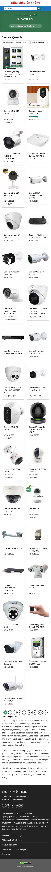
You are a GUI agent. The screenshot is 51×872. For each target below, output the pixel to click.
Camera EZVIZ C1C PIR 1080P (11, 194)
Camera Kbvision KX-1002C (12, 236)
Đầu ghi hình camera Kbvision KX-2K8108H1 (13, 352)
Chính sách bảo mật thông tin (14, 849)
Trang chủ (17, 15)
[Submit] (39, 8)
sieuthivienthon (19, 768)
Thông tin (6, 854)
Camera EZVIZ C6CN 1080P (37, 470)
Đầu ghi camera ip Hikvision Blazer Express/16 (11, 587)
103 (34, 712)
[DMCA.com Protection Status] (25, 863)
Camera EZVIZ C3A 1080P (11, 428)
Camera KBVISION (38, 42)
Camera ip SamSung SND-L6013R (12, 510)
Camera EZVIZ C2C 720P (36, 510)
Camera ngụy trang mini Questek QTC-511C (38, 626)
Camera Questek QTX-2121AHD (13, 662)
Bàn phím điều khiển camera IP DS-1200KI (37, 236)
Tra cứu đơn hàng (9, 845)
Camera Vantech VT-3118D (12, 626)
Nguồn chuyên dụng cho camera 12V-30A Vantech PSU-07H (12, 74)
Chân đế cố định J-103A (13, 548)
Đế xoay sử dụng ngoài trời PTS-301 (38, 549)
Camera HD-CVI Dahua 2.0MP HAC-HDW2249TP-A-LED (38, 311)
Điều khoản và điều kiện (12, 836)
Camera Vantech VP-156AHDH (12, 273)
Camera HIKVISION (22, 42)
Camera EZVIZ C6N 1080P (11, 112)
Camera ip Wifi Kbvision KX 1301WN (13, 699)
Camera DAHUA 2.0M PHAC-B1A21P (37, 389)
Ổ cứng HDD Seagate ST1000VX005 (37, 662)
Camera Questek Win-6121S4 (37, 273)
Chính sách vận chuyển (12, 840)
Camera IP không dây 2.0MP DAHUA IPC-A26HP (37, 429)
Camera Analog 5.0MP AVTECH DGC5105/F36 (12, 156)
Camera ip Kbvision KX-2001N (38, 73)
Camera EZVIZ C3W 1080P (12, 470)
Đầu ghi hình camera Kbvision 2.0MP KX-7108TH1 (37, 156)
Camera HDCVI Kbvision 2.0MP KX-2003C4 (36, 195)
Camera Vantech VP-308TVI (37, 586)
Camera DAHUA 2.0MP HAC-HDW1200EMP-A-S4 (13, 390)
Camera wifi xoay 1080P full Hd (35, 112)
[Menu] (3, 3)
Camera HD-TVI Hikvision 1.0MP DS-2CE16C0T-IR (12, 311)
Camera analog (8, 42)
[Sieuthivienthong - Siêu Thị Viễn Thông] (25, 3)
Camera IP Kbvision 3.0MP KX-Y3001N (36, 352)
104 (40, 712)
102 (29, 712)
